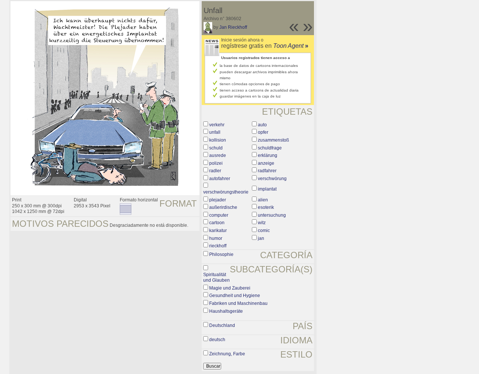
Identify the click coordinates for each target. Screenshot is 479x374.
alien (263, 200)
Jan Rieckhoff (233, 27)
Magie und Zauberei (229, 288)
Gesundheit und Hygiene (234, 295)
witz (262, 222)
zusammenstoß (273, 140)
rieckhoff (217, 245)
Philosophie (221, 254)
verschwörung (272, 178)
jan (261, 238)
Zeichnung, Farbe (227, 353)
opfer (263, 132)
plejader (217, 200)
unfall (214, 132)
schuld (216, 148)
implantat (267, 189)
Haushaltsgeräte (226, 311)
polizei (216, 163)
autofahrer (219, 178)
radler (215, 170)
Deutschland (222, 325)
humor (215, 238)
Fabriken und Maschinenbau (238, 303)
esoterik (266, 207)
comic (264, 230)
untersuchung (272, 215)
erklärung (267, 155)
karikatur (218, 230)
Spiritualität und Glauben (216, 277)
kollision (217, 140)
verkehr (217, 124)
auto (262, 124)
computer (218, 215)
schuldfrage (270, 148)
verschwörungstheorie (225, 192)
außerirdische (223, 207)
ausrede (217, 155)
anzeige (266, 163)
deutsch (217, 339)
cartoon (217, 222)
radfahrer (267, 170)
